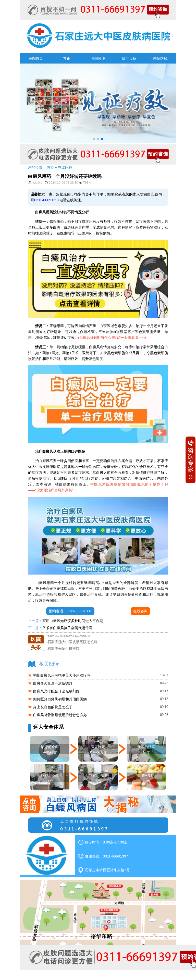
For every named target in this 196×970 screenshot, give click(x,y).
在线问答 (65, 167)
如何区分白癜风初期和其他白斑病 (60, 699)
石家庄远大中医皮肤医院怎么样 (72, 636)
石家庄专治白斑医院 (63, 643)
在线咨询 (140, 611)
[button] (94, 139)
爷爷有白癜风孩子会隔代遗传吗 (67, 628)
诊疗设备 (129, 58)
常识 (66, 58)
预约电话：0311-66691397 (70, 611)
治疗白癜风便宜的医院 (65, 650)
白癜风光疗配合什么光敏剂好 (56, 691)
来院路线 (160, 58)
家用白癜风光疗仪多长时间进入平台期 (72, 621)
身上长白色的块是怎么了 (52, 707)
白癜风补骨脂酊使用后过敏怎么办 (60, 715)
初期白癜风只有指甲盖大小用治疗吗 (61, 675)
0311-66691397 (46, 200)
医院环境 (98, 58)
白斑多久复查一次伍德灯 (52, 683)
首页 (50, 167)
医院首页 (36, 58)
